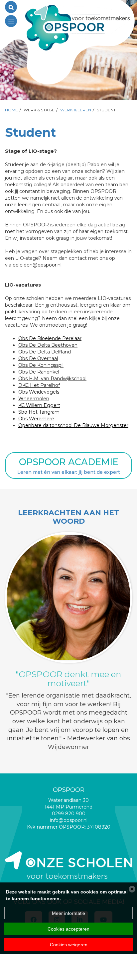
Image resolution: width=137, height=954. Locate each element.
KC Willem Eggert (39, 405)
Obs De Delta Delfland (44, 352)
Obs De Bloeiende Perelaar (49, 338)
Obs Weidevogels (38, 392)
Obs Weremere (36, 419)
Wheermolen (33, 399)
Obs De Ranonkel (38, 372)
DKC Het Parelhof (39, 385)
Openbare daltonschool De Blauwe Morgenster (73, 425)
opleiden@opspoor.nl (37, 265)
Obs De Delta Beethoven (47, 345)
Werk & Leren (75, 109)
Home (11, 109)
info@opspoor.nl (68, 820)
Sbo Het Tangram (39, 412)
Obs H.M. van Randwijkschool (52, 379)
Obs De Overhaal (38, 358)
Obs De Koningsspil (41, 365)
